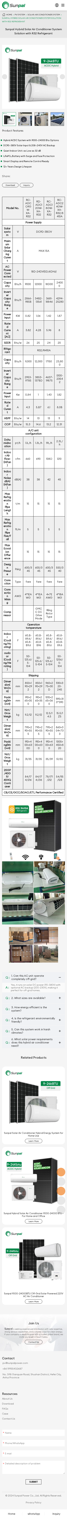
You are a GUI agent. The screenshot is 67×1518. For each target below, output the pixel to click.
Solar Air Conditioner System (44, 14)
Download (8, 1403)
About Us (7, 1398)
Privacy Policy (33, 1502)
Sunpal (8, 1328)
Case (5, 1413)
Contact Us (8, 1418)
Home (9, 14)
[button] (4, 76)
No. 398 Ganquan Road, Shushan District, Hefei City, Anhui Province (32, 1376)
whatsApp (34, 1513)
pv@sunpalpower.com (15, 1363)
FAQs (5, 1408)
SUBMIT (33, 1482)
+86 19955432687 (12, 1368)
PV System (20, 14)
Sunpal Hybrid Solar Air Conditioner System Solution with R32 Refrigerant (31, 20)
